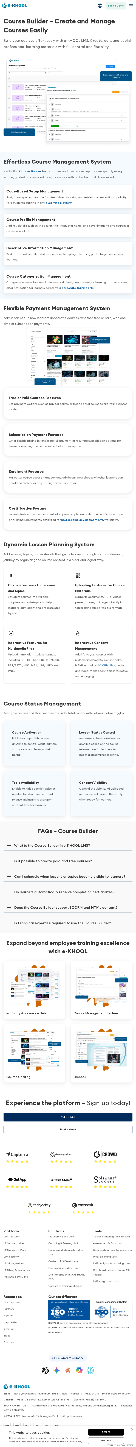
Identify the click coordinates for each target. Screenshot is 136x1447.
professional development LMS (82, 520)
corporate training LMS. (78, 288)
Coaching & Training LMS (63, 1243)
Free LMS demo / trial (16, 1276)
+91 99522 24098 (90, 1393)
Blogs (7, 1335)
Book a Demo (116, 5)
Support (8, 1315)
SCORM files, (107, 665)
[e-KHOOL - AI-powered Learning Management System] (14, 5)
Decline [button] (106, 1440)
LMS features (12, 1236)
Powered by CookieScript (120, 1445)
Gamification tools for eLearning (112, 1250)
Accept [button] (106, 1432)
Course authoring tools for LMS (111, 1236)
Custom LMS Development (64, 1261)
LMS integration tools (106, 1281)
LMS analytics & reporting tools (112, 1263)
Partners (9, 1308)
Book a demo (68, 1129)
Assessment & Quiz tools (108, 1243)
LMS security (11, 1256)
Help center (10, 1322)
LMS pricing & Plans (15, 1250)
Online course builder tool (63, 1268)
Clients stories (12, 1302)
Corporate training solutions (65, 1285)
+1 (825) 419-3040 (96, 1399)
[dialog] (68, 1436)
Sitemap (9, 1328)
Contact (9, 1342)
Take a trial (68, 1117)
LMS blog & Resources (17, 1270)
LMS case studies (14, 1243)
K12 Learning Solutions (61, 1236)
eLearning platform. (59, 202)
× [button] (132, 1429)
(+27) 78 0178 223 (14, 1410)
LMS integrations (14, 1263)
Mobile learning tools (105, 1256)
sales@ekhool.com (120, 1393)
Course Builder (30, 171)
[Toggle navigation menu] (130, 6)
